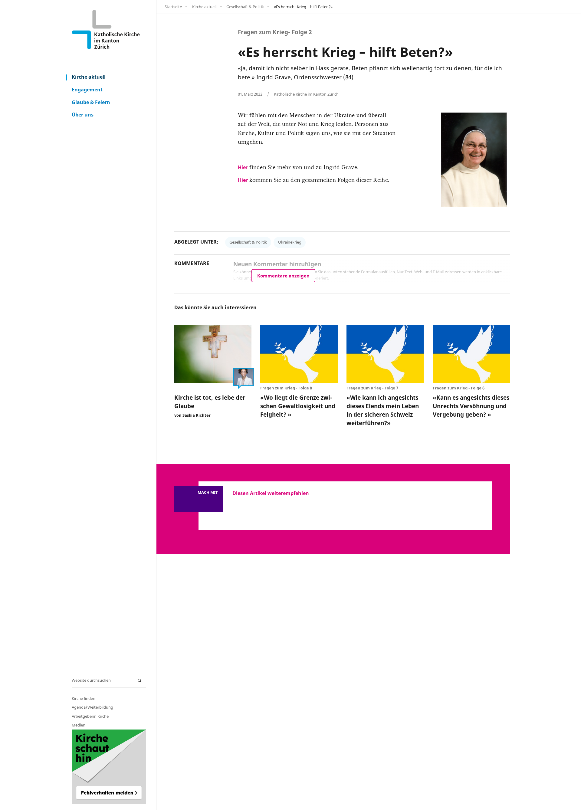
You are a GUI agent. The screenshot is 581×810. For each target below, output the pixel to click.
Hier (244, 167)
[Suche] (140, 680)
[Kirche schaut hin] (109, 767)
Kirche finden (83, 698)
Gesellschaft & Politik (245, 6)
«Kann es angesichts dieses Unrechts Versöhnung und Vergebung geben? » (471, 406)
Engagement (87, 89)
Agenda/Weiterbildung (92, 707)
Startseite (173, 6)
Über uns (83, 114)
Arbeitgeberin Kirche (90, 716)
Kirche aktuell (89, 77)
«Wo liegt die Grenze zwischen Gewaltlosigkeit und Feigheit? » (297, 406)
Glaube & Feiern (91, 102)
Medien (78, 725)
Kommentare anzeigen (283, 276)
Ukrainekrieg (289, 242)
